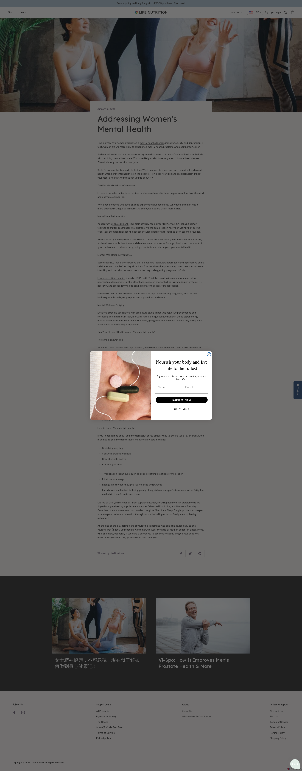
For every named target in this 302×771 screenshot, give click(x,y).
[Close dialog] (209, 354)
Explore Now (181, 399)
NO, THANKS (181, 409)
